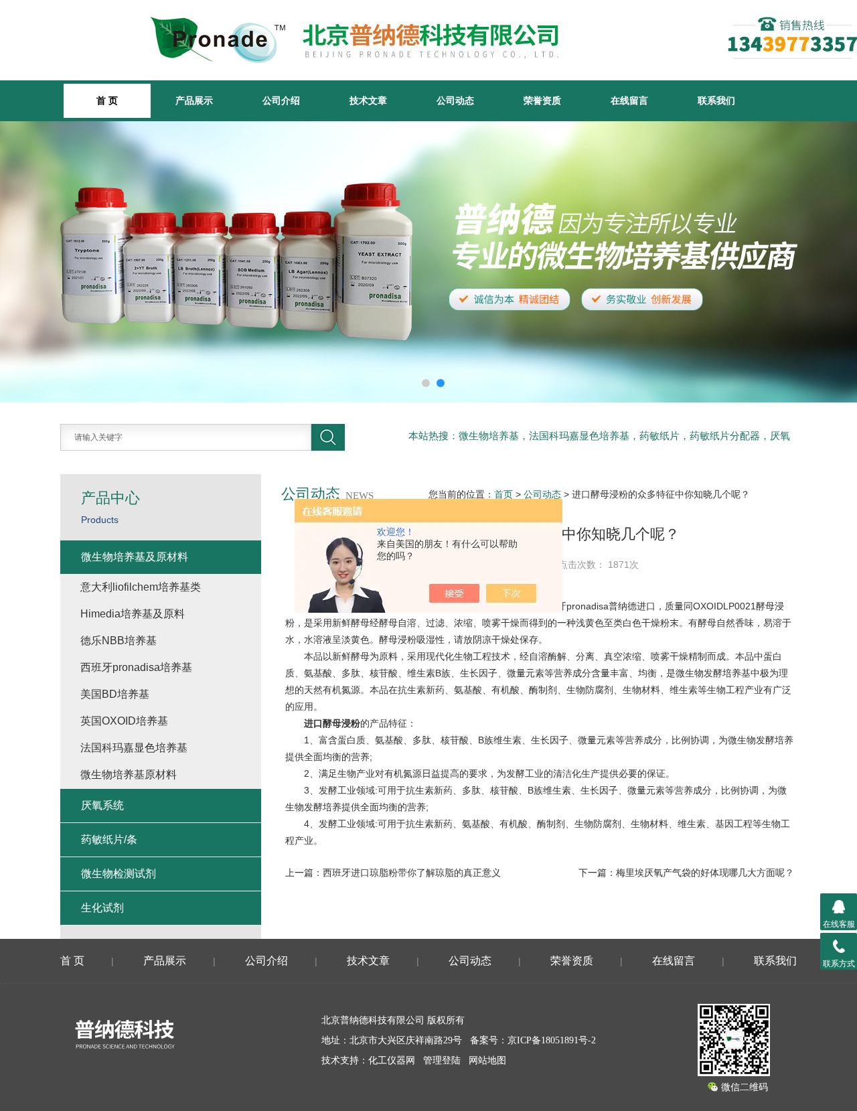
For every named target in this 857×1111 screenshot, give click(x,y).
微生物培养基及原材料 (134, 557)
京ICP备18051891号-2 (552, 1040)
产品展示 (194, 100)
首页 (503, 494)
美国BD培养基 (114, 694)
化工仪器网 (391, 1060)
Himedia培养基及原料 (132, 613)
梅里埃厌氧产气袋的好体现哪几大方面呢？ (705, 872)
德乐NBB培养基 (118, 640)
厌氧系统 (102, 805)
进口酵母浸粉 (332, 723)
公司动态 (455, 100)
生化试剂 (102, 907)
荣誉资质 (542, 100)
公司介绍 (281, 100)
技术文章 (368, 100)
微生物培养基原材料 (128, 774)
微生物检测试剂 (118, 873)
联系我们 (716, 100)
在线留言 (629, 100)
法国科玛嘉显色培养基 (133, 747)
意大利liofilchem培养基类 (140, 587)
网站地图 (487, 1060)
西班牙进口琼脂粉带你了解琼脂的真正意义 (412, 872)
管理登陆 (442, 1060)
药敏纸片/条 (109, 839)
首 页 (72, 960)
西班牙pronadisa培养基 (136, 667)
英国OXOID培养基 (124, 721)
